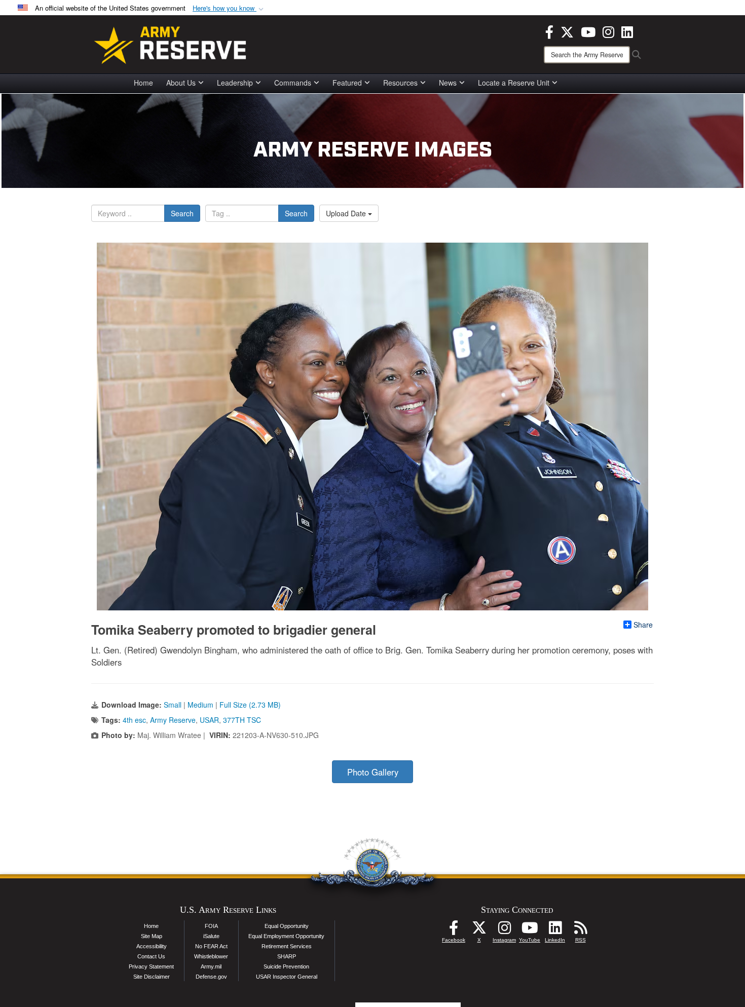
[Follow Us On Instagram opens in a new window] (504, 930)
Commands (292, 83)
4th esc (134, 720)
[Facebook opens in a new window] (549, 31)
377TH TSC (242, 720)
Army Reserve (173, 720)
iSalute (211, 936)
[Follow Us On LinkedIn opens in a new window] (555, 930)
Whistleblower (211, 956)
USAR (209, 720)
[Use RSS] (580, 930)
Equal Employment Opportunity (286, 936)
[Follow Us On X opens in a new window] (479, 930)
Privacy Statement (151, 966)
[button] (229, 8)
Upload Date (347, 213)
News (448, 83)
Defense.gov (211, 977)
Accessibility (151, 946)
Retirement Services (287, 946)
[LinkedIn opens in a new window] (627, 31)
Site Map (151, 936)
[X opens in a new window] (567, 31)
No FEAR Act (211, 946)
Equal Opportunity (287, 926)
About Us (181, 83)
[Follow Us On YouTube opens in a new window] (529, 930)
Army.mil (211, 966)
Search (182, 213)
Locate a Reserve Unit (513, 83)
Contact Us (151, 956)
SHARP (286, 956)
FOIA (211, 926)
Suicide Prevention (286, 966)
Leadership (235, 83)
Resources (400, 83)
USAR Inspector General (286, 977)
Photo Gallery (372, 772)
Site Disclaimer (151, 977)
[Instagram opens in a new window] (608, 31)
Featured (347, 83)
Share (643, 625)
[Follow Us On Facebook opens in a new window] (453, 930)
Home (143, 83)
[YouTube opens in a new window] (588, 31)
